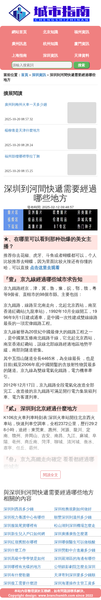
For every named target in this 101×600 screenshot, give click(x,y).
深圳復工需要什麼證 (20, 583)
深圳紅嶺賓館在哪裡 (20, 541)
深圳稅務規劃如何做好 (73, 508)
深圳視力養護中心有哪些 (24, 517)
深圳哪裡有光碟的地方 (22, 566)
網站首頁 (19, 31)
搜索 (81, 65)
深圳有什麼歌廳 (17, 574)
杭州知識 (50, 43)
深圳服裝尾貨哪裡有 (20, 525)
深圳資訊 (50, 55)
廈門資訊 (81, 43)
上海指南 (19, 55)
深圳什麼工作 (15, 550)
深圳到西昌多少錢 (19, 508)
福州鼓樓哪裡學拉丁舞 (22, 156)
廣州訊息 (19, 43)
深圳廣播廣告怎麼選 (71, 533)
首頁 (24, 74)
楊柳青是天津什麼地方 (22, 130)
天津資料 (81, 55)
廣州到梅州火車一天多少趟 (26, 104)
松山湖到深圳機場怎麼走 (74, 525)
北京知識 (50, 31)
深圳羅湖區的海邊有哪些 (74, 558)
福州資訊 (81, 31)
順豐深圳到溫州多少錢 (73, 517)
